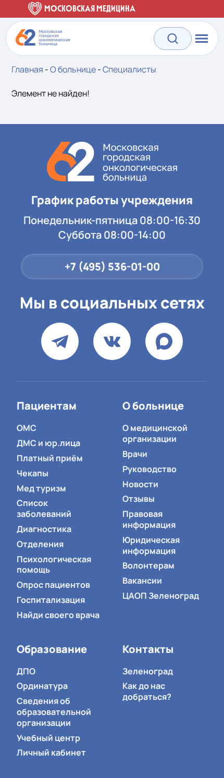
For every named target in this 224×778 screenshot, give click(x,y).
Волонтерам (148, 565)
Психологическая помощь (54, 564)
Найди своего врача (58, 615)
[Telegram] (60, 341)
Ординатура (42, 685)
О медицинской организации (155, 433)
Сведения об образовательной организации (54, 711)
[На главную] (112, 162)
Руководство (149, 469)
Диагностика (44, 529)
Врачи (134, 454)
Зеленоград (147, 671)
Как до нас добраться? (146, 691)
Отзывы (138, 498)
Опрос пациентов (53, 584)
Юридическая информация (151, 545)
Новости (140, 484)
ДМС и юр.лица (48, 443)
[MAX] (164, 341)
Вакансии (142, 580)
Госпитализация (51, 600)
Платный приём (50, 458)
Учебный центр (48, 738)
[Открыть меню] (200, 38)
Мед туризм (41, 488)
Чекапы (32, 473)
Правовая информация (149, 519)
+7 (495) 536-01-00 (112, 267)
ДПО (26, 671)
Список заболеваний (44, 508)
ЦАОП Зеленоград (160, 595)
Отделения (40, 544)
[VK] (112, 341)
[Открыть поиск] (173, 38)
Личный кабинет (51, 752)
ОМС (26, 428)
